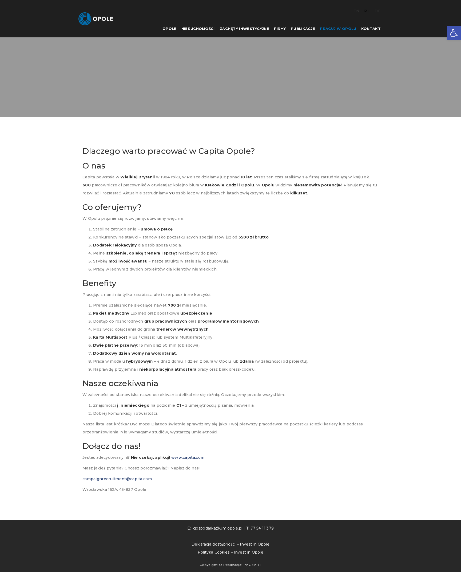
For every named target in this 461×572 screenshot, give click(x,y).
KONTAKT (371, 28)
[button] (454, 33)
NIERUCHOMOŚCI (198, 28)
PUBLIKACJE (303, 28)
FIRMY (280, 28)
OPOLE (169, 28)
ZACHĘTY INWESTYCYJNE (244, 28)
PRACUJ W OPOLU (338, 28)
